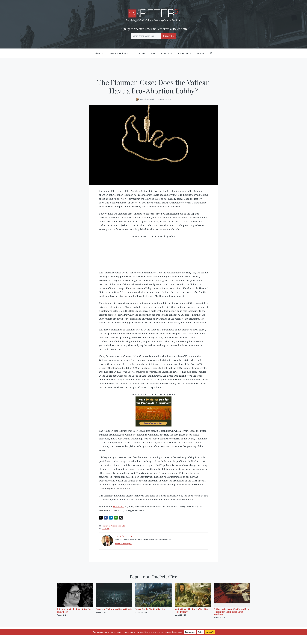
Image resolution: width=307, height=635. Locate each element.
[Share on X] (101, 518)
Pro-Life (121, 526)
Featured (106, 526)
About (98, 53)
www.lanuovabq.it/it (123, 544)
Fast (153, 53)
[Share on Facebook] (106, 518)
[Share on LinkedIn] (111, 518)
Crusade (141, 53)
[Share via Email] (116, 518)
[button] (211, 53)
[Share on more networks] (121, 518)
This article (118, 506)
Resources (183, 53)
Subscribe (168, 35)
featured (105, 528)
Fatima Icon (166, 53)
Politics (114, 526)
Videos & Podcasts (119, 53)
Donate (200, 53)
